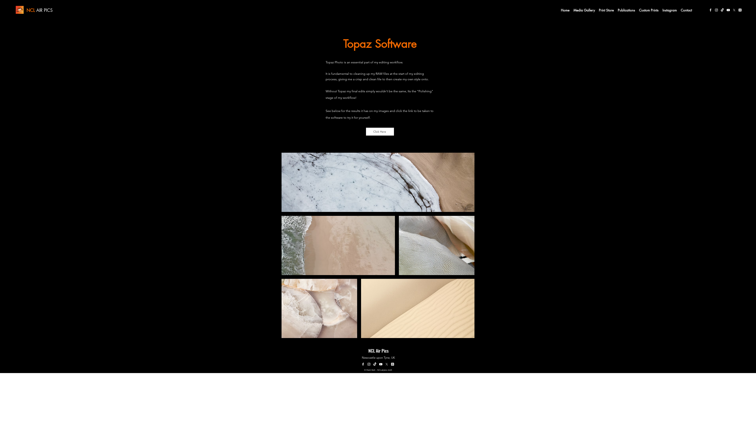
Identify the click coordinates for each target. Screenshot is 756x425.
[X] (734, 10)
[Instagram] (716, 10)
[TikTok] (722, 10)
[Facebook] (710, 10)
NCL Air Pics (378, 350)
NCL (31, 10)
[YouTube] (728, 10)
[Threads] (740, 10)
